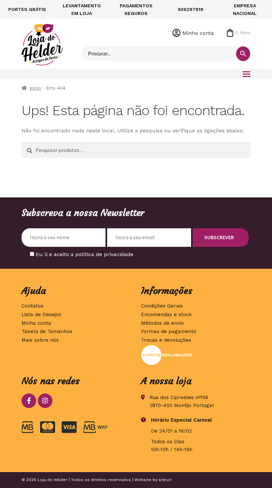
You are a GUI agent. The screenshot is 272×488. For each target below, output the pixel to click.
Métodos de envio (162, 323)
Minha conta (198, 33)
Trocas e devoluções (166, 340)
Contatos (32, 306)
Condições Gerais (162, 306)
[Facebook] (29, 400)
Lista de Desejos (41, 314)
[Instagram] (45, 400)
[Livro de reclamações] (195, 355)
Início (35, 88)
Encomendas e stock (166, 314)
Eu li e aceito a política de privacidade (84, 254)
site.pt (165, 479)
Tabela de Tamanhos (47, 331)
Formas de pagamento (168, 331)
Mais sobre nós (40, 340)
